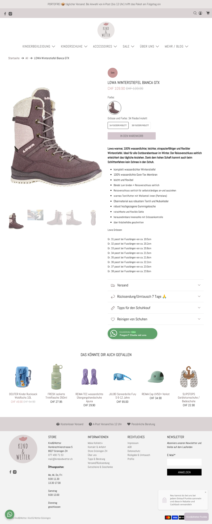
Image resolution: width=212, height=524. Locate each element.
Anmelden (184, 472)
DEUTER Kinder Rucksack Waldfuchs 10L (23, 395)
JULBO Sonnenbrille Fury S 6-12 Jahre (122, 395)
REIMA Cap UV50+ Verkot (156, 394)
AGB (130, 447)
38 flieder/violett (140, 125)
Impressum (133, 443)
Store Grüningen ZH (97, 451)
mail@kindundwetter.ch (60, 459)
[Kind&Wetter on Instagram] (11, 14)
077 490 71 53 (55, 455)
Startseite (14, 58)
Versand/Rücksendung (98, 463)
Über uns (92, 455)
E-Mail (171, 455)
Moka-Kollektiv (95, 443)
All (27, 58)
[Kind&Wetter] (106, 30)
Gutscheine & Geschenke (100, 467)
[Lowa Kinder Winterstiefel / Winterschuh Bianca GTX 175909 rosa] (56, 137)
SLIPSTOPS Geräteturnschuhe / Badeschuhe (189, 397)
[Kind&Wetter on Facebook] (6, 14)
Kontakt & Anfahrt (97, 447)
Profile (131, 459)
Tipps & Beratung (96, 459)
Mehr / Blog (174, 46)
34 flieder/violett (118, 125)
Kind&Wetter (21, 518)
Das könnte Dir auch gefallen (106, 354)
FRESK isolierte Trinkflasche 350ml (56, 395)
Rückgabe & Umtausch (139, 455)
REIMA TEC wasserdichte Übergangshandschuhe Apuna (89, 397)
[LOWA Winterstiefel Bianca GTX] (114, 108)
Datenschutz (134, 451)
